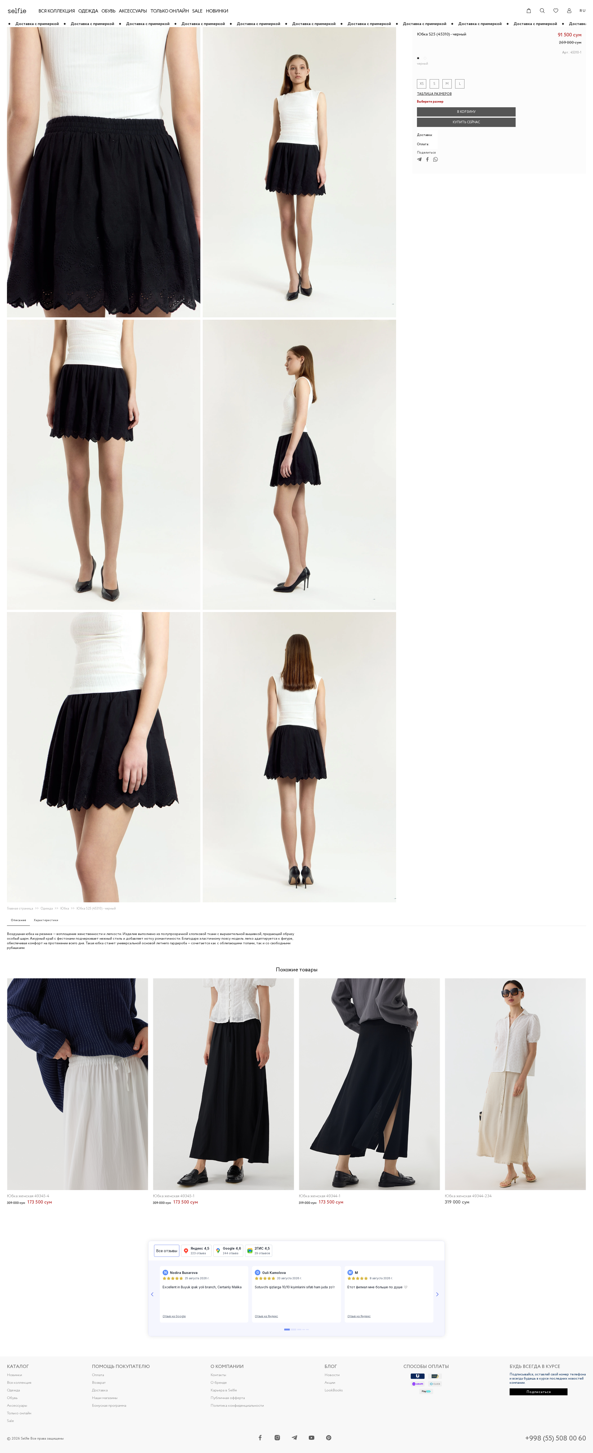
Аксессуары (17, 1405)
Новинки (14, 1375)
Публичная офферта (228, 1398)
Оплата (98, 1375)
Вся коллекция (19, 1382)
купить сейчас (466, 122)
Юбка (64, 908)
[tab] (18, 920)
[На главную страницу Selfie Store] (17, 10)
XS (422, 84)
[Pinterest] (328, 1438)
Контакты (218, 1375)
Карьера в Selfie (224, 1390)
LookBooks (334, 1390)
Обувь (12, 1398)
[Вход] (569, 10)
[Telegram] (294, 1438)
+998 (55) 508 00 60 (555, 1438)
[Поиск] (542, 10)
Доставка (100, 1390)
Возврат (99, 1382)
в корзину (466, 112)
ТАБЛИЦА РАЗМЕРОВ (434, 94)
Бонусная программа (109, 1405)
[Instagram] (277, 1438)
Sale (10, 1421)
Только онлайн (19, 1413)
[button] (525, 112)
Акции (330, 1382)
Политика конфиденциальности (237, 1405)
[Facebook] (260, 1438)
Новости (332, 1375)
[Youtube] (311, 1438)
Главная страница (20, 908)
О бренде (219, 1382)
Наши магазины (104, 1398)
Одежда (47, 908)
